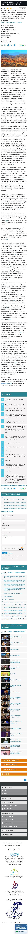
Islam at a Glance (19, 843)
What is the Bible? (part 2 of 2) (16, 643)
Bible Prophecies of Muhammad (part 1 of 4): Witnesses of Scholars (14, 577)
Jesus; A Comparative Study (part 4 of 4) (15, 716)
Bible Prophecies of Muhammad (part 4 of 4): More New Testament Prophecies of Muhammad (14, 589)
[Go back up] (25, 780)
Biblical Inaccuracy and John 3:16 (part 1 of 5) (15, 497)
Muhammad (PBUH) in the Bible (15, 686)
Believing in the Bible (15, 655)
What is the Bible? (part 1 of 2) (16, 637)
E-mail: (3, 528)
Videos (10, 631)
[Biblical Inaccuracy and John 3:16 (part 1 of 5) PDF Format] (11, 45)
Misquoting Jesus (14, 649)
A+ (24, 8)
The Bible (19, 22)
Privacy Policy (11, 845)
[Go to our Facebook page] (9, 849)
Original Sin (13, 673)
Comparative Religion (10, 22)
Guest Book (4, 845)
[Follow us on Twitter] (14, 849)
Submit (4, 553)
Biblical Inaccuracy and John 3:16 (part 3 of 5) (15, 502)
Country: (3, 523)
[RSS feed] (19, 849)
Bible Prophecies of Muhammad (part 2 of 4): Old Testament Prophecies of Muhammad (14, 581)
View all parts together (7, 511)
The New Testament (9, 599)
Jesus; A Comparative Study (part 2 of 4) (15, 704)
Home (3, 843)
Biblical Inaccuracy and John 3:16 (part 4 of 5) (15, 505)
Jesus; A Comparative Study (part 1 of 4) (15, 698)
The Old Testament (8, 596)
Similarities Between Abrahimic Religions (15, 661)
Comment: (4, 535)
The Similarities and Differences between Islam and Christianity (15, 747)
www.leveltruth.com (6, 383)
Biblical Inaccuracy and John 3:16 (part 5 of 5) (15, 508)
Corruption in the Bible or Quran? (16, 734)
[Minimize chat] (26, 925)
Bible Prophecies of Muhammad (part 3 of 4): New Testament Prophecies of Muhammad (14, 585)
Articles (2, 22)
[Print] (8, 45)
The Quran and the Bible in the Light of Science (16, 740)
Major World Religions (15, 679)
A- (20, 8)
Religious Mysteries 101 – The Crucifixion (14, 602)
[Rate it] (2, 45)
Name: (3, 518)
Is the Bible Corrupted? (15, 728)
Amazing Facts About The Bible (15, 667)
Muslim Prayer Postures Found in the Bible (14, 618)
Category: (4, 21)
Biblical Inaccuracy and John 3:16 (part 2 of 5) (14, 485)
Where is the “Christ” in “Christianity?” (13, 593)
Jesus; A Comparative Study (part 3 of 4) (15, 710)
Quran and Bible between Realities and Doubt (16, 752)
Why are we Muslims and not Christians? (16, 722)
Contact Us (18, 845)
